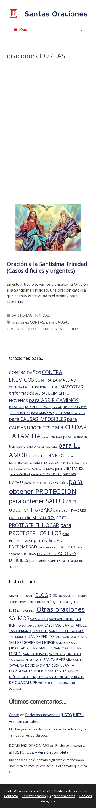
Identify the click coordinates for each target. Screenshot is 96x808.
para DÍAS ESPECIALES (42, 447)
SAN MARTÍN (64, 648)
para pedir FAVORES (69, 510)
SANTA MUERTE (34, 671)
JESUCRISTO (63, 602)
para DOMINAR (51, 437)
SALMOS (19, 618)
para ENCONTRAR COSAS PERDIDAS (31, 469)
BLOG (41, 595)
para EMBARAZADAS (74, 463)
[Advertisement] (48, 134)
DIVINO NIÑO (45, 602)
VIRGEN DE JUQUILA (49, 683)
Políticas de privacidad (71, 791)
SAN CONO (40, 631)
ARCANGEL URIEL (22, 596)
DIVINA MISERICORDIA (72, 596)
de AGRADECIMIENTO (49, 393)
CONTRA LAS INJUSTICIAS (28, 387)
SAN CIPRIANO (20, 631)
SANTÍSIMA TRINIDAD (31, 315)
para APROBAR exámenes (70, 413)
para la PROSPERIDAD (46, 474)
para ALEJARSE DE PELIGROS (69, 407)
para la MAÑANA (19, 474)
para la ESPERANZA (69, 468)
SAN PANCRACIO (35, 654)
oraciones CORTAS (28, 322)
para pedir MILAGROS (32, 517)
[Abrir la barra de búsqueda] (80, 29)
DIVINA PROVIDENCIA (22, 602)
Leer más (15, 301)
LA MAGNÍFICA (26, 611)
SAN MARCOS (42, 648)
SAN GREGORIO (22, 642)
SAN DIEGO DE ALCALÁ (66, 631)
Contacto (11, 796)
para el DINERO (47, 455)
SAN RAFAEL (73, 654)
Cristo (14, 714)
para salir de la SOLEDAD (56, 547)
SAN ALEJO (39, 618)
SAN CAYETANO (49, 625)
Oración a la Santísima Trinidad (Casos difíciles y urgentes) (47, 267)
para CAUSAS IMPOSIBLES (37, 419)
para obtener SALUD (37, 501)
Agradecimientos (62, 796)
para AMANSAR (19, 413)
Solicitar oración (34, 796)
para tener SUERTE (45, 560)
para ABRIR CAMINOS (54, 400)
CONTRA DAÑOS (25, 372)
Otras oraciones (60, 609)
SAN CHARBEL (75, 625)
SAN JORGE (45, 642)
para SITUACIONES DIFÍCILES (53, 328)
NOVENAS (18, 400)
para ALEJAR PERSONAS (30, 406)
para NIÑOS (60, 483)
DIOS (53, 595)
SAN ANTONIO (61, 618)
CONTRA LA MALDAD (55, 380)
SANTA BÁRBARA (58, 659)
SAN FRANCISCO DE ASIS (71, 637)
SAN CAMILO (29, 625)
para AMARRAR (42, 413)
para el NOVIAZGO (46, 463)
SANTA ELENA (51, 665)
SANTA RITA (57, 671)
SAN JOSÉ (63, 642)
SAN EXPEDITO (41, 636)
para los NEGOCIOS (38, 483)
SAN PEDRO (57, 654)
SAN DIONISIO (18, 637)
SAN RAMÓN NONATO (26, 660)
